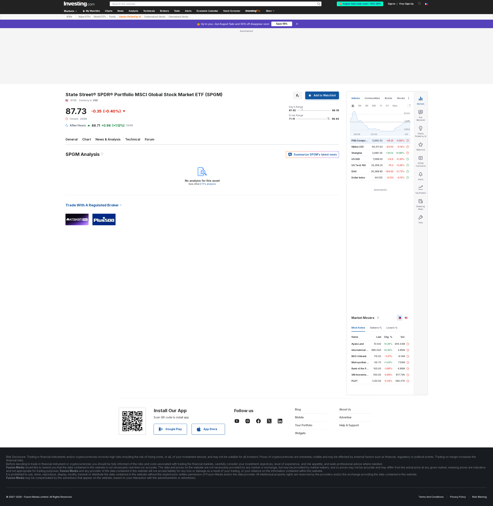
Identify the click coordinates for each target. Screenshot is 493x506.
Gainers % (376, 327)
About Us (345, 409)
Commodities (372, 98)
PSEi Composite (360, 140)
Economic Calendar (207, 11)
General (71, 139)
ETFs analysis (208, 183)
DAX (354, 171)
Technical (132, 139)
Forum (149, 139)
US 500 (355, 159)
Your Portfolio (303, 425)
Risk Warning (479, 496)
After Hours (78, 125)
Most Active (358, 327)
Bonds (388, 98)
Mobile (299, 417)
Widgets (300, 433)
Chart (86, 139)
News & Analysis (108, 139)
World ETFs (100, 16)
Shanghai (356, 152)
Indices (355, 98)
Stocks (401, 98)
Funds (112, 16)
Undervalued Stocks (154, 16)
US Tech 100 (358, 165)
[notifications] (419, 3)
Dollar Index (358, 177)
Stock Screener (231, 11)
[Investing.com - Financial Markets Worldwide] (79, 4)
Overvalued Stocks (178, 16)
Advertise (345, 417)
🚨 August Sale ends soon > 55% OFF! (360, 4)
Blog (298, 409)
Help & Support (349, 425)
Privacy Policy (458, 496)
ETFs (69, 16)
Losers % (392, 327)
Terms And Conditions (431, 496)
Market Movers (362, 318)
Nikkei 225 (357, 146)
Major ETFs (85, 16)
